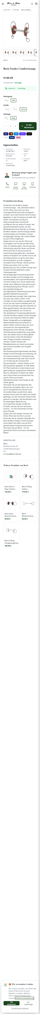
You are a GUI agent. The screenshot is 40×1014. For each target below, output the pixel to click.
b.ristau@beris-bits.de (12, 454)
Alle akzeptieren (11, 1003)
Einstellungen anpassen (20, 1008)
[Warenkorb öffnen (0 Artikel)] (36, 4)
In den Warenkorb (29, 126)
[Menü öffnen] (3, 4)
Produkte (16, 10)
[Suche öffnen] (32, 4)
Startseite (6, 10)
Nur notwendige (28, 1003)
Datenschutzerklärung (24, 998)
